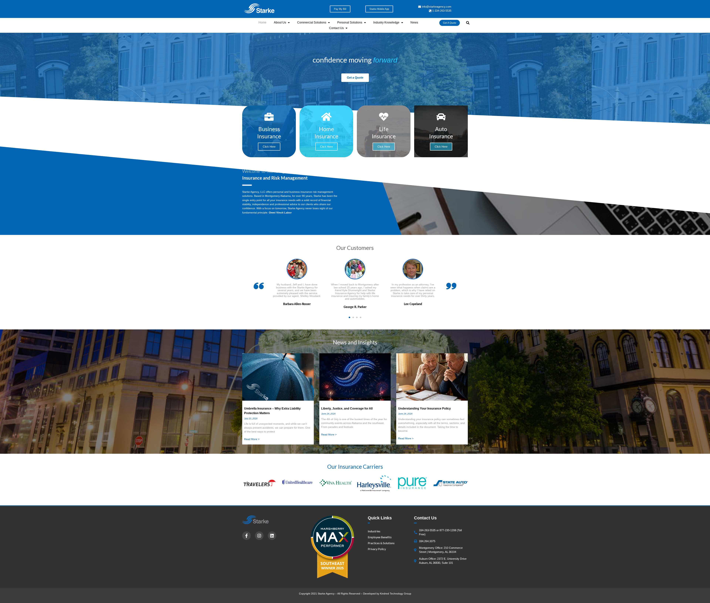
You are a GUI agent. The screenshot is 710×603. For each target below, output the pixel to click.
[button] (468, 23)
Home (262, 22)
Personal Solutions (349, 22)
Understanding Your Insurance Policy (424, 408)
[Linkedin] (272, 535)
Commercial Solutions (311, 22)
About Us (280, 22)
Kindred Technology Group (395, 593)
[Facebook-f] (246, 535)
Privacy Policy (377, 549)
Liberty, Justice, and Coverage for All (347, 408)
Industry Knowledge (386, 22)
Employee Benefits (380, 537)
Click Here (326, 146)
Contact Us (336, 28)
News (414, 22)
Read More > (251, 439)
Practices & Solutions (381, 543)
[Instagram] (259, 535)
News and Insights (355, 342)
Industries (374, 531)
